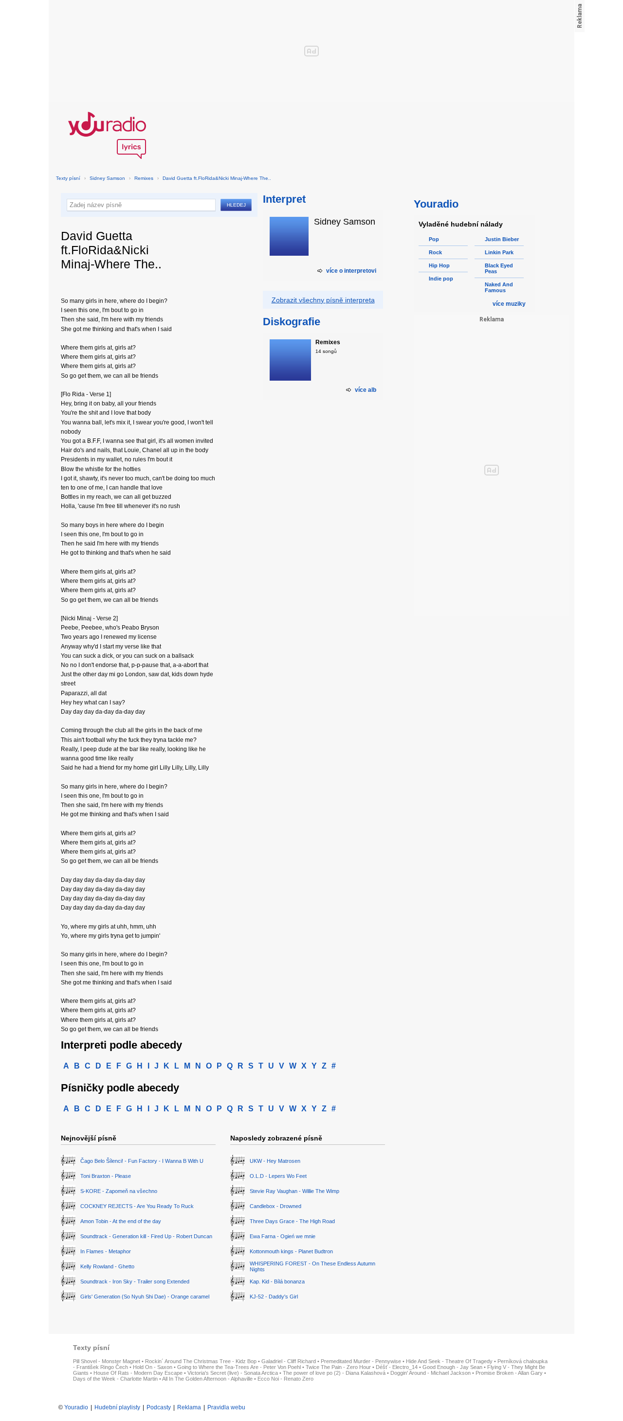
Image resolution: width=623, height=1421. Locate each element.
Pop (434, 239)
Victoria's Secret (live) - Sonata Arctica (232, 1373)
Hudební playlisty (117, 1407)
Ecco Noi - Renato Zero (285, 1379)
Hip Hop (439, 265)
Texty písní (68, 178)
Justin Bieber (502, 239)
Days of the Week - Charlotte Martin (115, 1379)
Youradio (76, 1407)
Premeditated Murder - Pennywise (361, 1361)
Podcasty (159, 1407)
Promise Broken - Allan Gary (509, 1373)
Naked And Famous (499, 287)
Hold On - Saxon (152, 1367)
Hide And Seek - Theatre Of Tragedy (449, 1361)
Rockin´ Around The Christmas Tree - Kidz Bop (201, 1361)
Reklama (189, 1407)
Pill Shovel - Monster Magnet (106, 1361)
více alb (365, 389)
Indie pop (441, 278)
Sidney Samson (107, 178)
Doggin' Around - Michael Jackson (430, 1373)
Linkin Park (499, 252)
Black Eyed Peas (499, 268)
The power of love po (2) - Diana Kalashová (334, 1373)
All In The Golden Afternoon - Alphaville (207, 1379)
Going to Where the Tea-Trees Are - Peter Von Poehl (239, 1367)
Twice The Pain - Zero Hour (338, 1367)
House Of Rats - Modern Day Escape (138, 1373)
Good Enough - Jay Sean (452, 1367)
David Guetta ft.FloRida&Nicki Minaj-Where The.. (217, 178)
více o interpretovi (351, 270)
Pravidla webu (226, 1407)
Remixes (143, 178)
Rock (435, 252)
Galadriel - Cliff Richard (288, 1361)
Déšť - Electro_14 (397, 1367)
